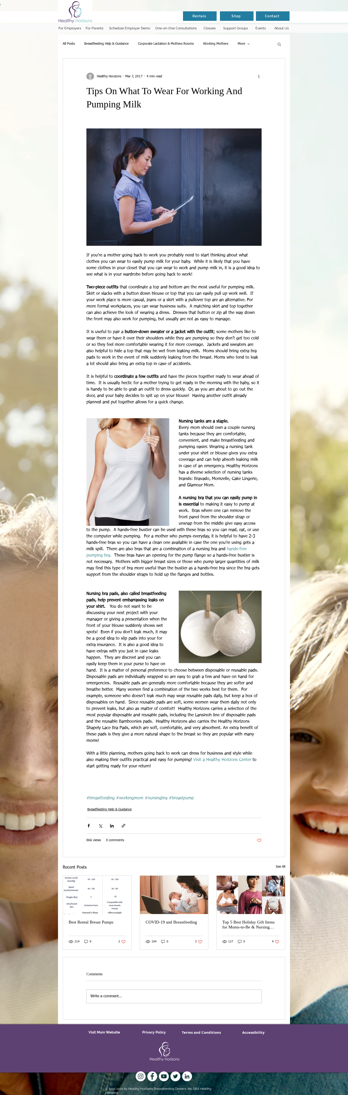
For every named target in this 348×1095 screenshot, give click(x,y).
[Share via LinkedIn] (112, 825)
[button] (279, 44)
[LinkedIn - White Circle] (187, 1076)
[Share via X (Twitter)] (100, 825)
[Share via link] (123, 825)
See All (280, 866)
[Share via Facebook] (88, 825)
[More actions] (259, 76)
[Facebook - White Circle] (152, 1076)
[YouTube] (164, 1076)
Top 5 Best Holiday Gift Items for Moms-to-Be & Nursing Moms (248, 925)
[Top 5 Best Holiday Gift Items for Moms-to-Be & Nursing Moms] (251, 895)
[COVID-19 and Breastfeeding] (174, 895)
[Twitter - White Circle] (175, 1076)
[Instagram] (141, 1076)
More (241, 43)
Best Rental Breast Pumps (91, 922)
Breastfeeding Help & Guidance (106, 43)
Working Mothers (215, 43)
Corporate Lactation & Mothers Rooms (166, 43)
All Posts (69, 43)
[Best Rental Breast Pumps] (97, 895)
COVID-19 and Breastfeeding (171, 922)
